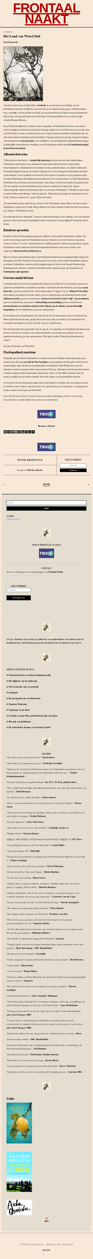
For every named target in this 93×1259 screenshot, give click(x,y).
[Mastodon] (12, 431)
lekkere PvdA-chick (79, 291)
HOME (46, 484)
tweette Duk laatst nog (40, 160)
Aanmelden (73, 470)
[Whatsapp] (29, 431)
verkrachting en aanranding (48, 302)
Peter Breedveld (30, 459)
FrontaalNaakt (46, 13)
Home (46, 1250)
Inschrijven (18, 598)
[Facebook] (15, 431)
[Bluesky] (5, 431)
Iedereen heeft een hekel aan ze (27, 250)
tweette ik (41, 105)
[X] (8, 431)
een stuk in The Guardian (36, 361)
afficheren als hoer (11, 298)
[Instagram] (19, 431)
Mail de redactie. (35, 470)
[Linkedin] (22, 431)
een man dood (27, 140)
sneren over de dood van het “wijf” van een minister (65, 298)
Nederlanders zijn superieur (16, 271)
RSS (47, 1221)
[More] (33, 431)
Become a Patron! (46, 426)
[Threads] (26, 431)
